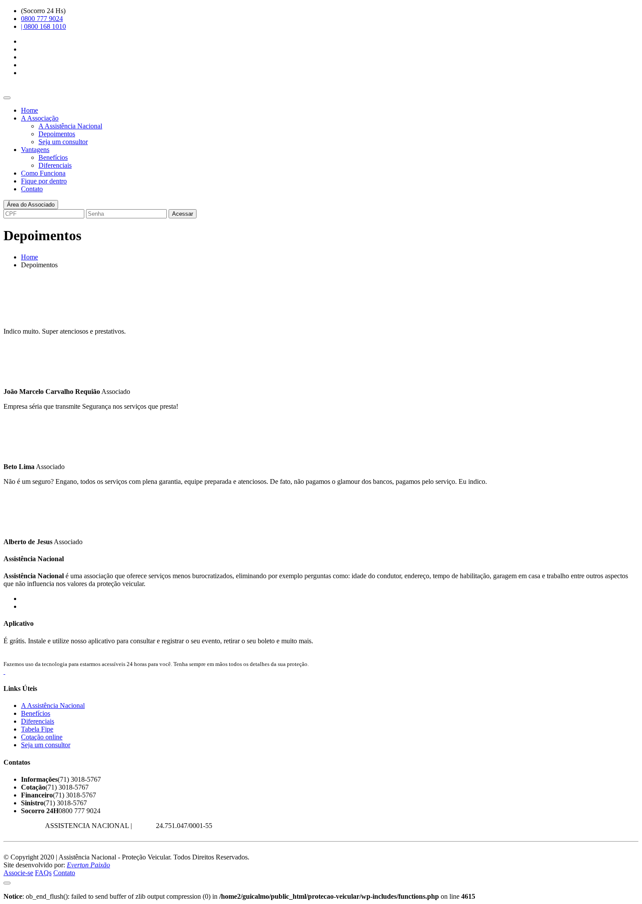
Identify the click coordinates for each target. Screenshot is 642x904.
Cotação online (41, 737)
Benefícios (53, 157)
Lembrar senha (218, 213)
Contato (32, 189)
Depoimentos (56, 134)
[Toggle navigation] (6, 98)
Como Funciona (43, 173)
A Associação (40, 118)
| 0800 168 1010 (43, 26)
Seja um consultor (63, 141)
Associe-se (18, 872)
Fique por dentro (44, 181)
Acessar (182, 213)
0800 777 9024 (42, 18)
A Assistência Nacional (70, 126)
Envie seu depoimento (34, 316)
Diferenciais (55, 165)
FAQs (43, 872)
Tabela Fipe (37, 729)
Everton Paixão (88, 865)
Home (29, 110)
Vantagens (35, 149)
